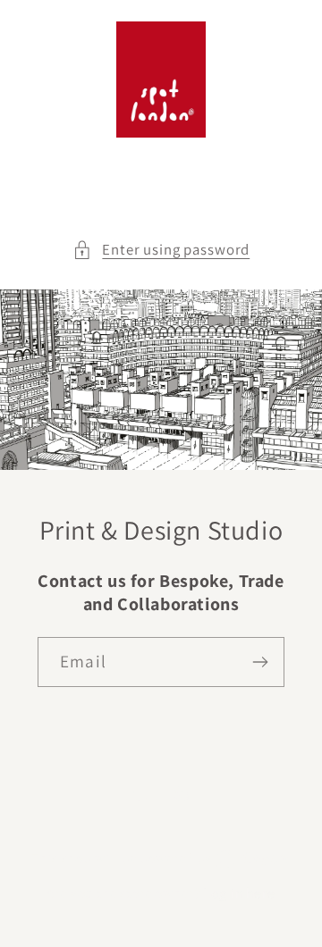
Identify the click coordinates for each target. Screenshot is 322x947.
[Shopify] (253, 858)
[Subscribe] (260, 662)
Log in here (239, 892)
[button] (161, 250)
